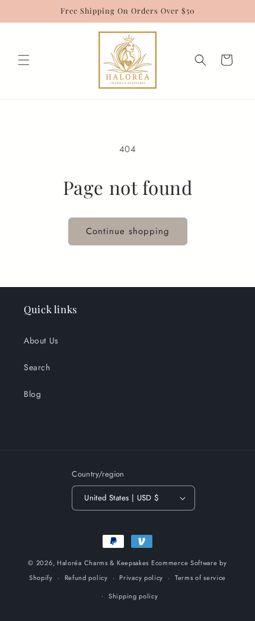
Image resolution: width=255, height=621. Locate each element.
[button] (24, 60)
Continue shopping (128, 231)
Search (37, 367)
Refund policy (86, 577)
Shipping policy (133, 596)
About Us (41, 340)
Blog (32, 394)
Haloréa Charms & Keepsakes (103, 563)
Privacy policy (141, 577)
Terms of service (200, 577)
